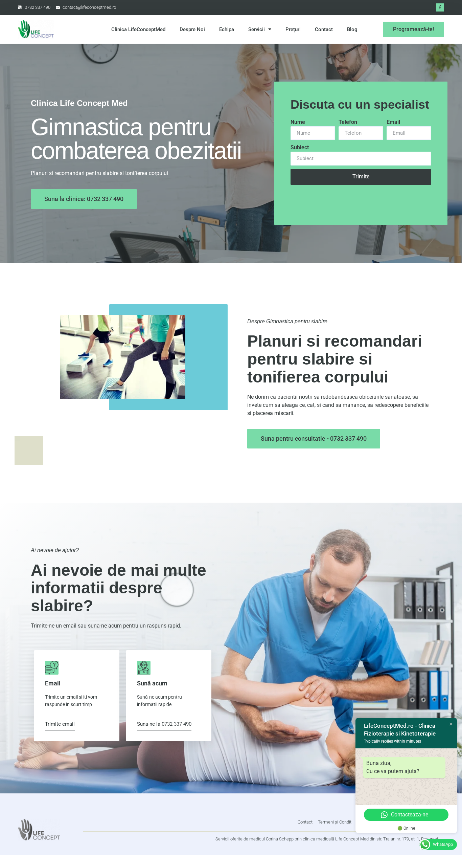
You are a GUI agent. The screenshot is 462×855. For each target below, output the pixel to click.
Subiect (300, 147)
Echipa (226, 29)
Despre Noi (192, 29)
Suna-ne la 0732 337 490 (164, 724)
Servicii (256, 29)
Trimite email (60, 724)
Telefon (348, 122)
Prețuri (293, 29)
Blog (352, 29)
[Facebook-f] (440, 7)
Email (393, 122)
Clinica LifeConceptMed (138, 29)
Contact (324, 29)
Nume (298, 122)
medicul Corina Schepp (271, 838)
